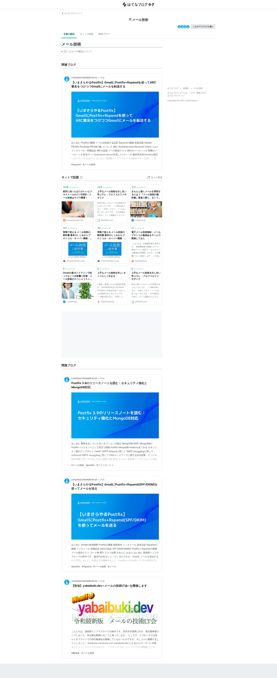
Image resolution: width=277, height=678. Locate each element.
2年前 (102, 581)
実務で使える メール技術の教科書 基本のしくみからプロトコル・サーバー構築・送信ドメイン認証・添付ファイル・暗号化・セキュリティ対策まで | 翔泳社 (77, 235)
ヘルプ (192, 93)
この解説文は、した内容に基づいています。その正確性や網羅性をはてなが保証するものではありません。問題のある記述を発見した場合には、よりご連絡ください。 (77, 52)
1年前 (102, 77)
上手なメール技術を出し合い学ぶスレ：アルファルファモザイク (111, 194)
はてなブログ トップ (73, 13)
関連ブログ (104, 34)
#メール (112, 566)
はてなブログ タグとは (177, 93)
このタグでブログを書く (203, 26)
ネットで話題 (86, 34)
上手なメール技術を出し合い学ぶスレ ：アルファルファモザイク (146, 275)
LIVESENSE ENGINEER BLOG (84, 77)
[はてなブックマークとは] (81, 177)
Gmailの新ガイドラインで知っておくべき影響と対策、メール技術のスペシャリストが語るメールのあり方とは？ (77, 276)
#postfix (90, 465)
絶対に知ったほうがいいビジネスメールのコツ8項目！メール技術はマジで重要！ (77, 194)
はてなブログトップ (176, 95)
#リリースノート (105, 465)
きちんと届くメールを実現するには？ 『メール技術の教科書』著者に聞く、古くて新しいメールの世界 (146, 194)
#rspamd (76, 164)
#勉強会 (75, 653)
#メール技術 (89, 164)
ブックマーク (71, 187)
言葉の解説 (69, 34)
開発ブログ (201, 93)
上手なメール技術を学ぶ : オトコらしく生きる (111, 274)
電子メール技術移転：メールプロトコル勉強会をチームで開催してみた (146, 235)
